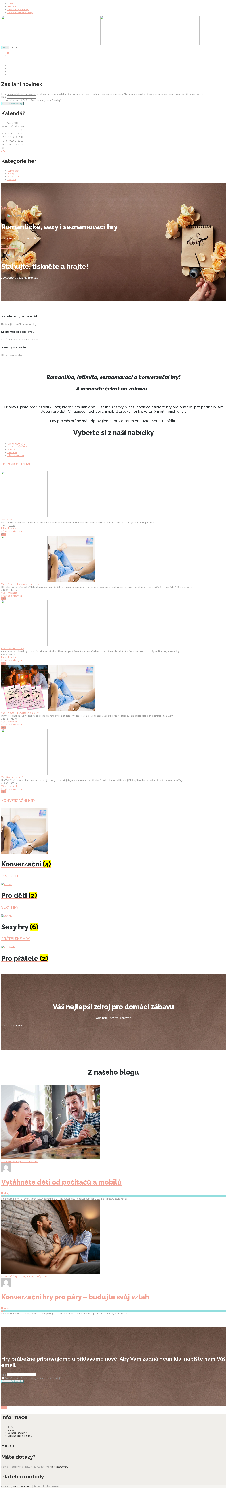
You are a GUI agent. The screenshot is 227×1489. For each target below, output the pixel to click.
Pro (4, 1196)
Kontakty (12, 74)
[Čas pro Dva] (100, 44)
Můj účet (12, 6)
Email (4, 96)
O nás (10, 3)
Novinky (5, 1193)
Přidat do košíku (9, 528)
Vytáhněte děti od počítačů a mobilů (19, 1161)
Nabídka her (13, 68)
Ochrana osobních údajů (20, 12)
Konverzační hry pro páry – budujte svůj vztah (24, 1276)
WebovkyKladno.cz (22, 1486)
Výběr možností (9, 593)
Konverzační (13, 170)
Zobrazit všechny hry (12, 1025)
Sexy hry (11, 179)
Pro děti (11, 173)
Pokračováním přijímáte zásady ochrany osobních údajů (32, 100)
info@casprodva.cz (59, 1466)
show (4, 1407)
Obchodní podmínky (18, 9)
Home (10, 65)
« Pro (3, 151)
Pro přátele (13, 176)
